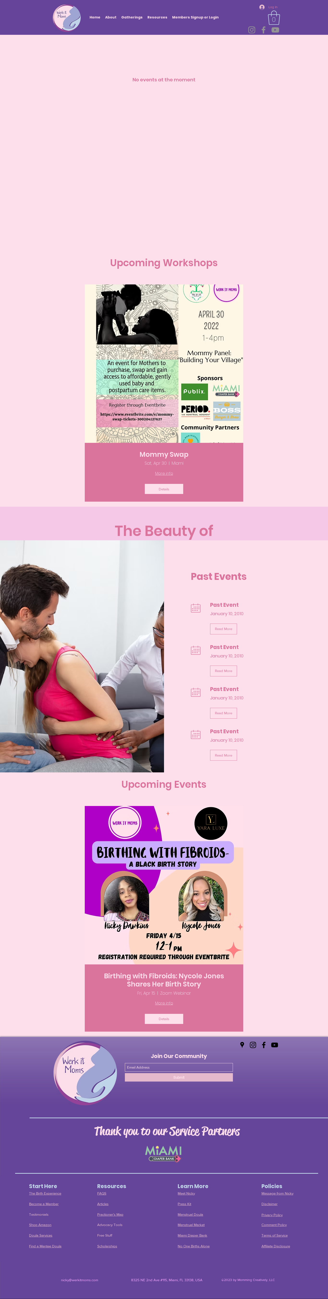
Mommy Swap (164, 455)
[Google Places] (242, 1045)
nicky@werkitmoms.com (79, 1280)
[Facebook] (263, 30)
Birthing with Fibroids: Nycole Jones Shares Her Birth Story (164, 980)
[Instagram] (251, 30)
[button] (274, 18)
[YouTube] (275, 30)
